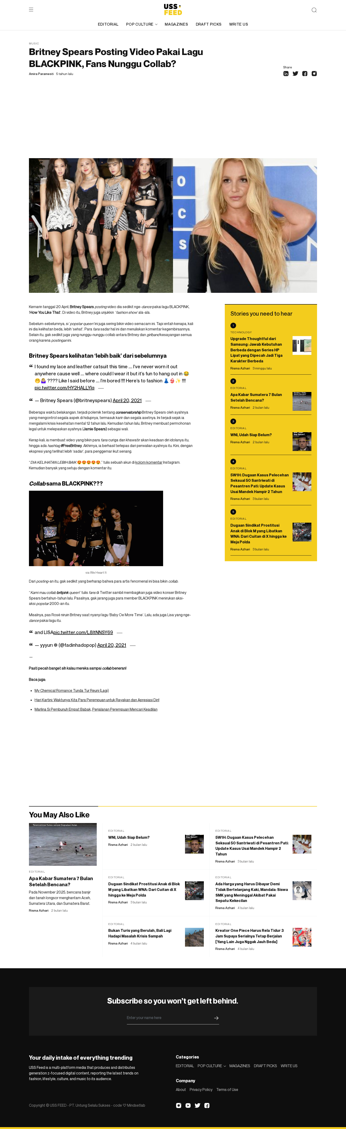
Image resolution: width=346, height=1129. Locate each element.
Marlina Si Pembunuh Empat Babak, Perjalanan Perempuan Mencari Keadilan (96, 709)
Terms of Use (227, 1089)
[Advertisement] (173, 123)
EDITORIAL (108, 24)
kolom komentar (148, 462)
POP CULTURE (139, 24)
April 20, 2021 (127, 400)
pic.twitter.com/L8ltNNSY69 (83, 632)
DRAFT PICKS (209, 24)
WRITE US (238, 24)
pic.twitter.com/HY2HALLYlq (64, 388)
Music (34, 43)
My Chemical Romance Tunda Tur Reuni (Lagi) (72, 690)
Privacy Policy (201, 1089)
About (181, 1089)
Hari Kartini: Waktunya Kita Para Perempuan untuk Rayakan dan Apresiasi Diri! (97, 700)
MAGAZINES (176, 24)
